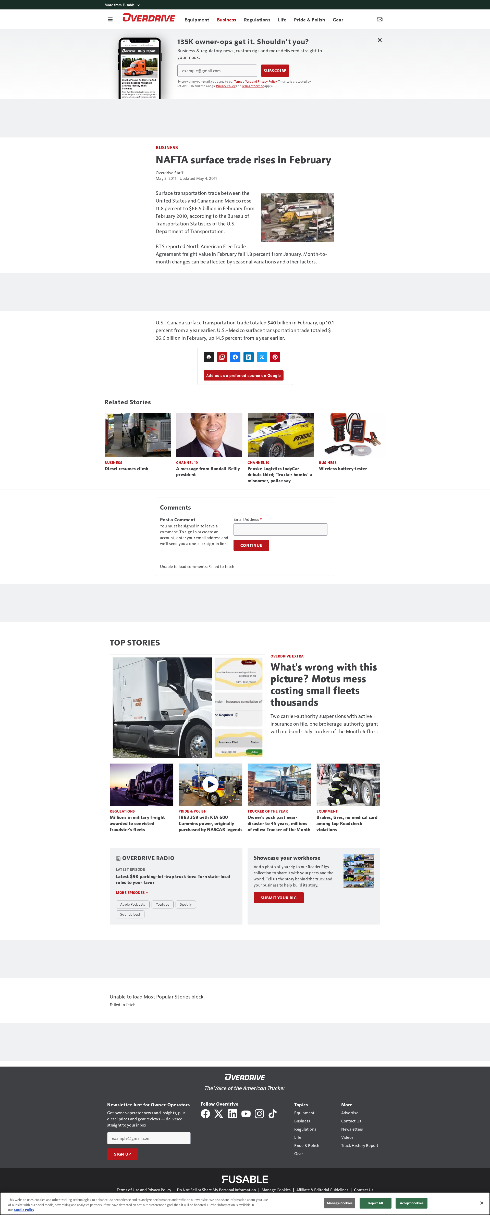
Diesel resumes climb (126, 469)
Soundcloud (130, 914)
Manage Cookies (276, 1189)
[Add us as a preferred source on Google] (222, 357)
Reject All (375, 1203)
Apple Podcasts (132, 904)
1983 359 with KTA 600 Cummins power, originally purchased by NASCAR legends (210, 823)
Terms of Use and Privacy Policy (255, 81)
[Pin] (275, 357)
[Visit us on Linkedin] (232, 1113)
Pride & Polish (192, 811)
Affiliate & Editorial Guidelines (322, 1189)
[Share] (235, 357)
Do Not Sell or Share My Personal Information (216, 1189)
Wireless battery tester (343, 469)
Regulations (122, 811)
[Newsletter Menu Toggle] (380, 19)
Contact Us (363, 1189)
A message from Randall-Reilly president (208, 472)
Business (167, 147)
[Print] (209, 357)
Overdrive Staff (169, 172)
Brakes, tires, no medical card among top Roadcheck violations (347, 823)
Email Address (248, 519)
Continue (251, 545)
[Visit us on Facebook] (205, 1113)
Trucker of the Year (268, 811)
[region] (245, 1203)
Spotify (186, 904)
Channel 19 (187, 462)
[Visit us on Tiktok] (272, 1113)
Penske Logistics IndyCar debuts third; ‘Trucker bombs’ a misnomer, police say (280, 475)
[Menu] (110, 19)
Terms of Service (253, 86)
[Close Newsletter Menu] (379, 40)
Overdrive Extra (287, 656)
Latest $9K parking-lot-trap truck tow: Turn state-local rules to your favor (173, 879)
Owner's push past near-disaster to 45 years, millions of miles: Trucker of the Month (279, 823)
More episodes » (132, 892)
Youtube (162, 904)
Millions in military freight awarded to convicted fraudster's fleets (137, 823)
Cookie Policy (24, 1210)
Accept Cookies (411, 1203)
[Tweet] (262, 357)
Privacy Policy (226, 86)
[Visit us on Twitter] (219, 1113)
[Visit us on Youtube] (246, 1113)
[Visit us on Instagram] (259, 1113)
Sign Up (122, 1154)
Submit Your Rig (279, 897)
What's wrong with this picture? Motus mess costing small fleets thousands (324, 684)
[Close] (481, 1203)
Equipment (327, 811)
